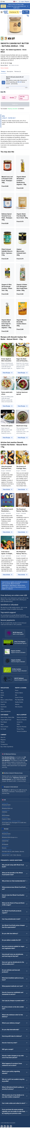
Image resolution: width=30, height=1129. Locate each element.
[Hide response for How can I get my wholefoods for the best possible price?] (27, 963)
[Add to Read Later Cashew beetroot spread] (28, 378)
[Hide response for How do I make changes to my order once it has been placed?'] (27, 1056)
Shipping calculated (13, 108)
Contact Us (19, 722)
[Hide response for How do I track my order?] (27, 1042)
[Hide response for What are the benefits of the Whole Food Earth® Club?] (27, 873)
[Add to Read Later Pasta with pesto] (13, 411)
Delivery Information (22, 717)
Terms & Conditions (22, 731)
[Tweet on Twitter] (5, 1126)
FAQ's (18, 724)
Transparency (4, 744)
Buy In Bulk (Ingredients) (7, 746)
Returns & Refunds (21, 719)
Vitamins (17, 704)
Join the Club (22, 97)
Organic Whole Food (6, 719)
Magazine (3, 739)
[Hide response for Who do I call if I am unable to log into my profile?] (27, 1080)
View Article (6, 489)
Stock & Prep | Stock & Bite (7, 717)
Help (3, 1)
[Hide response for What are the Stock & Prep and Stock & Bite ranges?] (27, 904)
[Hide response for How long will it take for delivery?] (27, 1036)
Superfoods (3, 706)
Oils (16, 695)
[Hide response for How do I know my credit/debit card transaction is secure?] (27, 993)
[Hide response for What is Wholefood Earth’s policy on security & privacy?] (27, 1088)
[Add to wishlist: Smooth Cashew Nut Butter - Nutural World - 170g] (28, 16)
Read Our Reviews (21, 726)
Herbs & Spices (19, 693)
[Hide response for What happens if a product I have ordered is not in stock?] (27, 1064)
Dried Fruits (4, 702)
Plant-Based (4, 722)
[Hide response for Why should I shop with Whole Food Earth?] (27, 865)
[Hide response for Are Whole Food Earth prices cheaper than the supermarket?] (27, 926)
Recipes (3, 742)
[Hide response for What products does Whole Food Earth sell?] (27, 888)
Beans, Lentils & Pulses (6, 699)
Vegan (2, 724)
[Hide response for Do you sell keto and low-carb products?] (27, 971)
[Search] (17, 12)
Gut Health (3, 729)
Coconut (3, 704)
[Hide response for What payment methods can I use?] (27, 986)
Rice (2, 697)
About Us (3, 737)
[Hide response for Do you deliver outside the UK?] (27, 940)
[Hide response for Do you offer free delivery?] (27, 933)
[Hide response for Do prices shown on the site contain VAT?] (27, 1008)
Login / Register (25, 1)
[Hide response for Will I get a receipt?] (27, 1049)
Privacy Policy (20, 729)
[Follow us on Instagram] (8, 1126)
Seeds (2, 693)
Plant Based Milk (19, 699)
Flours (16, 690)
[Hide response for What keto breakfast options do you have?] (27, 979)
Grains (2, 695)
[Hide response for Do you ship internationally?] (27, 1029)
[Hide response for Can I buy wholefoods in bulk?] (27, 919)
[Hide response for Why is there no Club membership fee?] (27, 881)
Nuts (2, 690)
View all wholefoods (6, 711)
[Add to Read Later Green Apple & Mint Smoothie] (13, 345)
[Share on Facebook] (2, 1126)
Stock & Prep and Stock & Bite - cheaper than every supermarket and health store (13, 6)
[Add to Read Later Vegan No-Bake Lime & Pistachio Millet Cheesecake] (28, 345)
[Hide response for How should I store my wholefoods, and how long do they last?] (27, 955)
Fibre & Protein (4, 726)
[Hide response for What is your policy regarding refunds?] (27, 1072)
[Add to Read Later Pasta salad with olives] (13, 378)
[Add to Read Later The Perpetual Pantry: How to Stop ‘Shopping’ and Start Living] (28, 537)
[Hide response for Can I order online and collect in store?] (27, 1103)
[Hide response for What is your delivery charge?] (27, 1023)
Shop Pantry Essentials (8, 126)
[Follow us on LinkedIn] (11, 1126)
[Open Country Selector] (15, 1)
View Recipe (6, 373)
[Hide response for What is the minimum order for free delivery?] (27, 1015)
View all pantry (18, 706)
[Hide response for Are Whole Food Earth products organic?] (27, 911)
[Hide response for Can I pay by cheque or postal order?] (27, 1000)
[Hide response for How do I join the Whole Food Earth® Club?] (27, 896)
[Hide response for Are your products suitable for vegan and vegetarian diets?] (27, 947)
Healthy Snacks (19, 702)
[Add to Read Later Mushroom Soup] (28, 411)
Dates (2, 709)
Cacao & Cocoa (19, 697)
